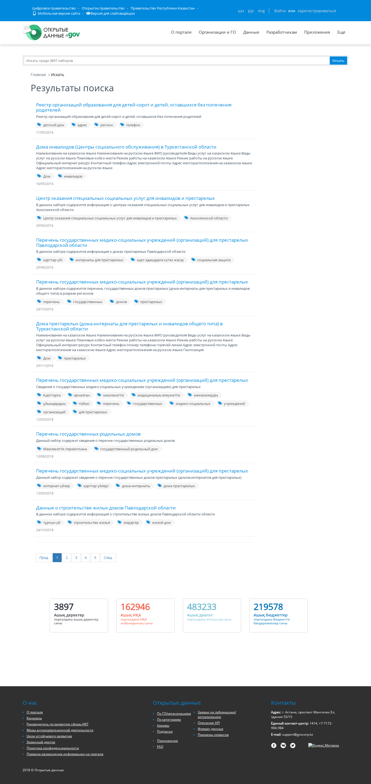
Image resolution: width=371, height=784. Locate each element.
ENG (261, 10)
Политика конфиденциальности (53, 748)
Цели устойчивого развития (49, 736)
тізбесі (84, 403)
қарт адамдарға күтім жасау (160, 259)
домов (121, 301)
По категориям (169, 719)
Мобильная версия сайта (58, 13)
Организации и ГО (217, 32)
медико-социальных (193, 403)
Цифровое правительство (54, 8)
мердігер (131, 522)
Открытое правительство (103, 8)
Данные (251, 32)
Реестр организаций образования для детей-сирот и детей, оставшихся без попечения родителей (133, 107)
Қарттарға (52, 395)
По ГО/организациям (174, 713)
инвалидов (73, 176)
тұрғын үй (51, 522)
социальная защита (214, 259)
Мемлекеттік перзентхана (65, 448)
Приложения (317, 32)
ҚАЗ (241, 10)
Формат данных (210, 728)
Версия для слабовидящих (113, 13)
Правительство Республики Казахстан (163, 8)
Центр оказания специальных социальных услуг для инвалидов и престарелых (125, 198)
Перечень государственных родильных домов (88, 434)
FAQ (160, 746)
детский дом (53, 124)
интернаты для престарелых (99, 259)
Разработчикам (281, 32)
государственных (87, 301)
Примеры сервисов (213, 734)
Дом (47, 176)
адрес (82, 124)
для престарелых (93, 412)
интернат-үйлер (56, 485)
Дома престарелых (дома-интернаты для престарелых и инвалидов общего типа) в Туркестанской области (129, 326)
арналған (82, 395)
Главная (38, 74)
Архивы (163, 725)
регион (106, 124)
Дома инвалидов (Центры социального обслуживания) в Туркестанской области (126, 147)
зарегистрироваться (317, 10)
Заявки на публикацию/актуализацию (217, 714)
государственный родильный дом (129, 448)
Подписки (165, 731)
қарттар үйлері (95, 485)
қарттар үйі (52, 259)
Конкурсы (34, 718)
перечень (51, 301)
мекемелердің (206, 395)
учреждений (234, 403)
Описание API (209, 722)
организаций (54, 412)
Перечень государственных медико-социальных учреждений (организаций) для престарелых (142, 282)
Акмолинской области (209, 218)
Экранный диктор (41, 742)
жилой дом (161, 522)
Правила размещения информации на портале (65, 754)
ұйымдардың (54, 403)
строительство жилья (92, 522)
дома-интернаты (136, 485)
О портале (181, 32)
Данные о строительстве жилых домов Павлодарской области (106, 508)
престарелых (151, 301)
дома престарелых (179, 485)
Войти (280, 10)
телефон (133, 124)
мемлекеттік (113, 395)
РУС (251, 10)
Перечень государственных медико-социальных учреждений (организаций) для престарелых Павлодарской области (142, 242)
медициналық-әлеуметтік (158, 395)
